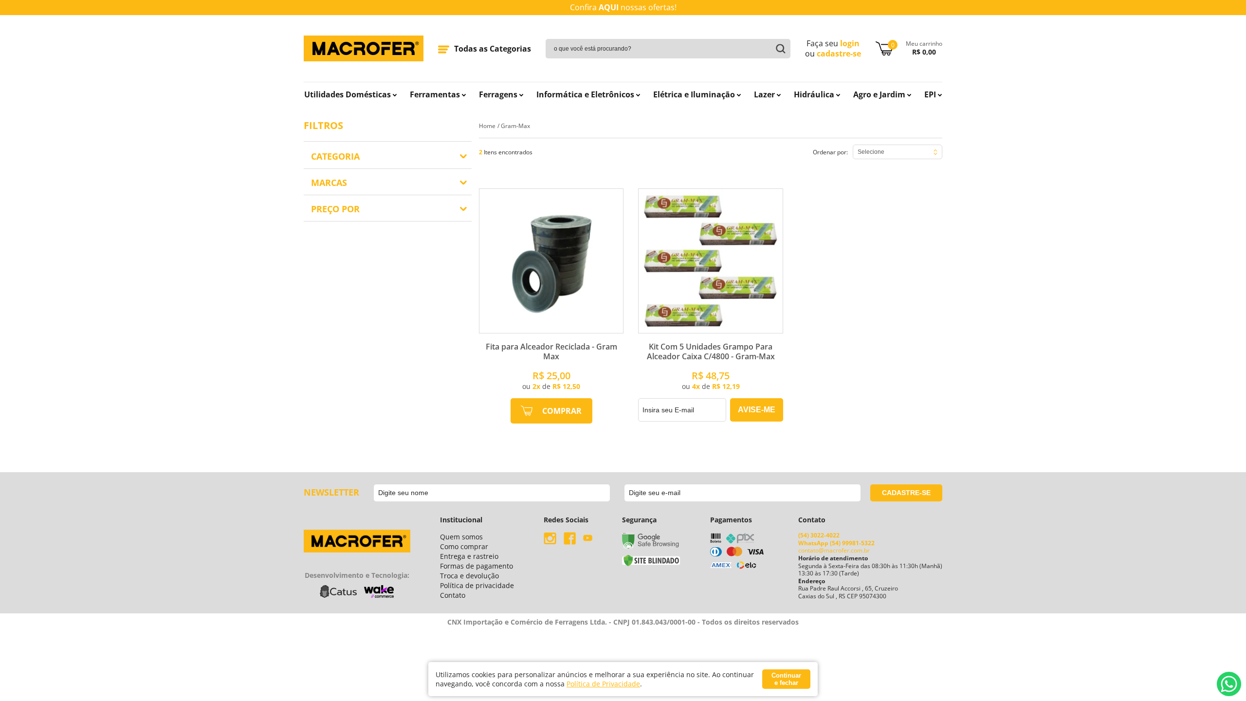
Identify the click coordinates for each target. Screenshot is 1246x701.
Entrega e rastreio (469, 556)
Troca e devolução (469, 575)
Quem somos (461, 536)
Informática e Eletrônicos (585, 94)
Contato (452, 595)
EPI (930, 94)
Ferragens (498, 94)
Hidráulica (814, 94)
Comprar (562, 411)
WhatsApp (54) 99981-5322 (836, 543)
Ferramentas (435, 94)
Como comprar (464, 546)
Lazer (764, 94)
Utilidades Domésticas (347, 94)
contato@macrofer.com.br (834, 550)
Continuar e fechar (786, 679)
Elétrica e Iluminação (694, 94)
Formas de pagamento (476, 566)
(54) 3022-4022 (819, 535)
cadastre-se (839, 54)
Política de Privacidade (603, 683)
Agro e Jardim (879, 94)
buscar (778, 48)
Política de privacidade (477, 585)
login (850, 43)
